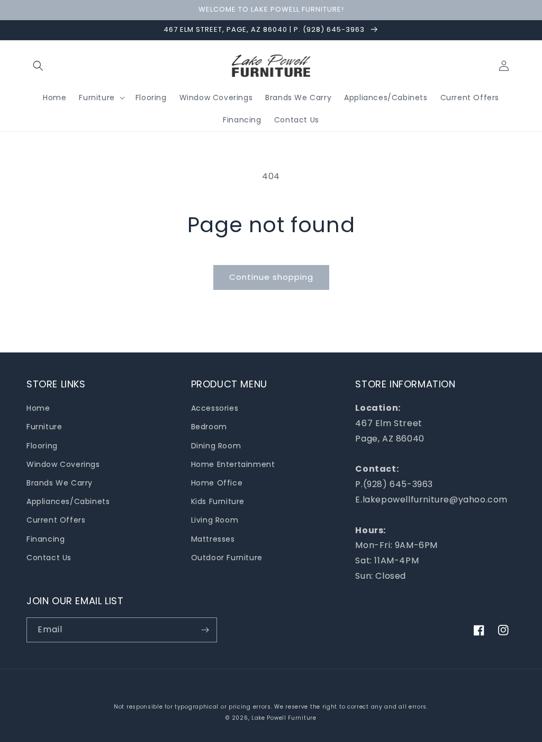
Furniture (44, 426)
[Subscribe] (204, 629)
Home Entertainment (233, 464)
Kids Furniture (218, 501)
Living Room (215, 520)
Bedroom (209, 426)
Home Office (217, 483)
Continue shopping (271, 276)
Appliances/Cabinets (68, 501)
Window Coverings (63, 464)
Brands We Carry (59, 483)
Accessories (215, 408)
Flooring (42, 445)
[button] (38, 65)
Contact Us (48, 557)
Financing (45, 539)
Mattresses (213, 539)
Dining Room (216, 445)
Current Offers (55, 520)
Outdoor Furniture (227, 557)
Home (38, 408)
